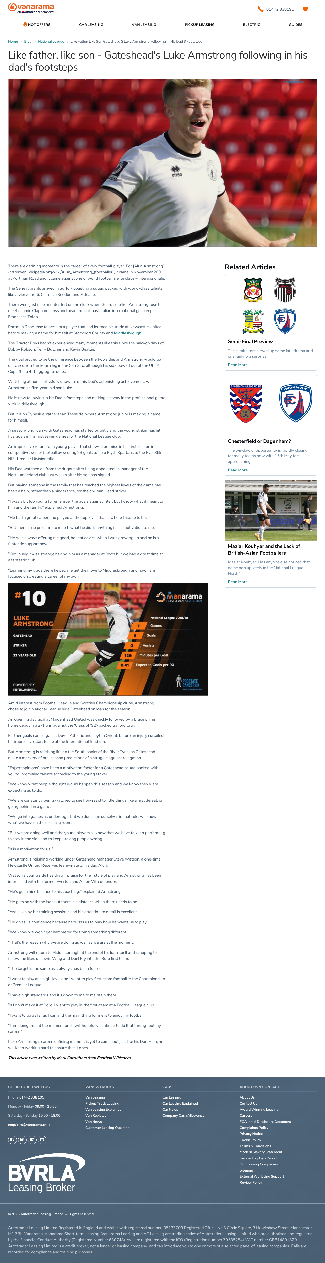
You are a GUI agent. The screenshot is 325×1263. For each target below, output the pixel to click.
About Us (247, 1097)
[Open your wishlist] (305, 9)
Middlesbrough (127, 332)
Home (13, 41)
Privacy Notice (251, 1134)
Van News (93, 1122)
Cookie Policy (250, 1140)
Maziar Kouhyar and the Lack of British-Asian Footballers (264, 549)
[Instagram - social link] (22, 1140)
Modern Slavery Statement (261, 1152)
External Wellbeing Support (262, 1176)
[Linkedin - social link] (32, 1140)
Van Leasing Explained (103, 1109)
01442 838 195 (31, 1097)
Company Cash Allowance (183, 1115)
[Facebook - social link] (12, 1140)
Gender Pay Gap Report (259, 1158)
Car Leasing (171, 1097)
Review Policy (251, 1182)
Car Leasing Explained (180, 1103)
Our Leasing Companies (259, 1164)
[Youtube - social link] (42, 1140)
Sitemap (246, 1170)
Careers (246, 1115)
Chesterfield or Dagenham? (259, 441)
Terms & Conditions (255, 1146)
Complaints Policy (254, 1128)
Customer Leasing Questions (108, 1128)
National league (51, 41)
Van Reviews (95, 1115)
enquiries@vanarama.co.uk (30, 1125)
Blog (28, 41)
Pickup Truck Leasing (102, 1103)
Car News (170, 1109)
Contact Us (248, 1103)
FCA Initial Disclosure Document (265, 1122)
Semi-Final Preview (250, 341)
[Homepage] (31, 9)
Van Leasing (95, 1097)
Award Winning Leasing (259, 1109)
